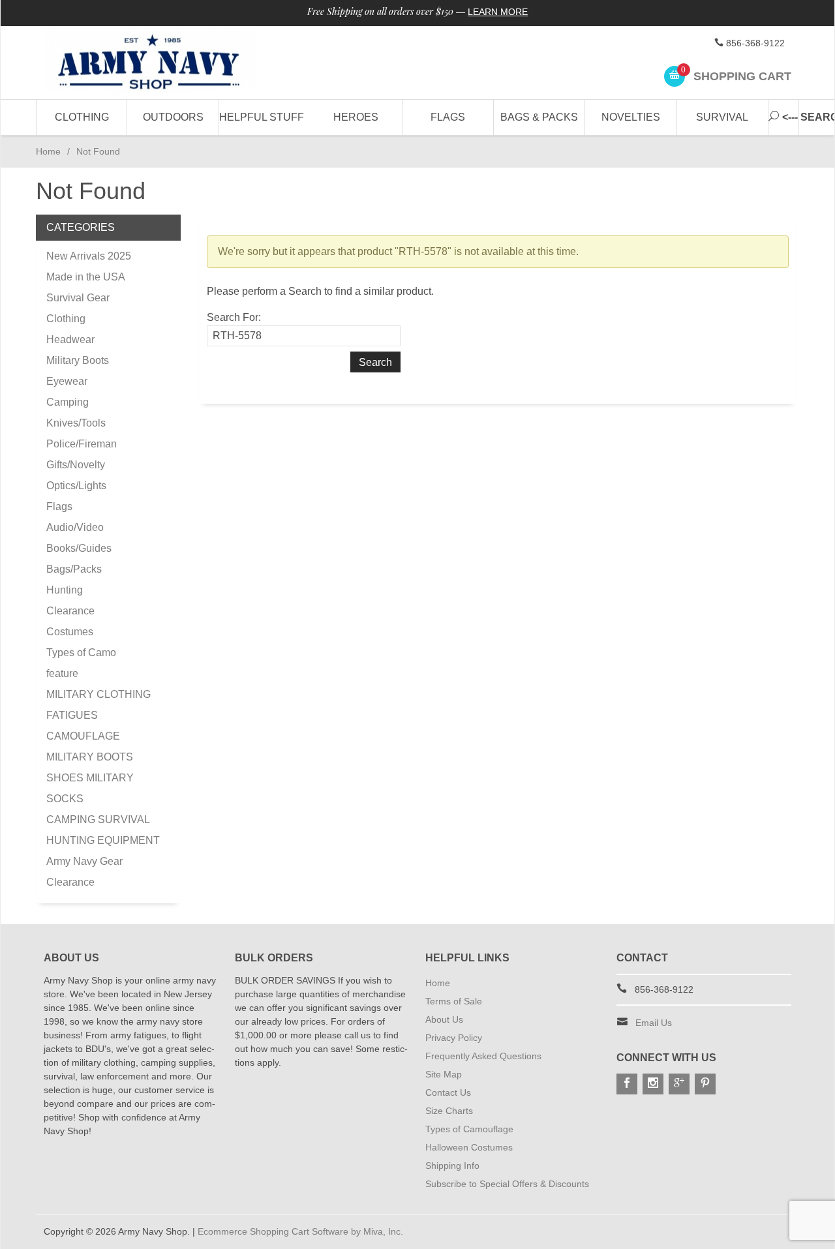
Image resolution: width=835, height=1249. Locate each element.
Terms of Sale (453, 1001)
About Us (444, 1019)
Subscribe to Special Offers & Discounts (507, 1184)
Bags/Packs (74, 569)
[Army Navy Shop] (163, 63)
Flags (448, 117)
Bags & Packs (539, 117)
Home (48, 151)
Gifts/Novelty (75, 464)
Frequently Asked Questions (483, 1056)
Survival (722, 117)
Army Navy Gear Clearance (84, 872)
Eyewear (66, 381)
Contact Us (448, 1092)
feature (62, 673)
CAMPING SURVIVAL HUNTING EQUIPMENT (103, 830)
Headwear (70, 339)
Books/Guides (79, 548)
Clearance (70, 610)
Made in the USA (85, 276)
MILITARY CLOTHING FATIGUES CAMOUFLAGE (98, 715)
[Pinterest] (705, 1084)
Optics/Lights (76, 485)
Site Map (443, 1074)
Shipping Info (452, 1165)
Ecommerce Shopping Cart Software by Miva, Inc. (300, 1231)
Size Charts (449, 1111)
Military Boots (77, 360)
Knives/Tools (76, 423)
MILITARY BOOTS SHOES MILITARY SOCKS (90, 777)
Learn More (498, 12)
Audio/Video (75, 527)
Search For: (234, 317)
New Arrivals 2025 (88, 256)
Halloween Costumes (469, 1147)
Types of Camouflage (469, 1129)
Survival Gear (78, 297)
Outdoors (173, 117)
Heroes (355, 117)
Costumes (69, 631)
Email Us (653, 1022)
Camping (67, 402)
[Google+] (679, 1084)
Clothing (82, 117)
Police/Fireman (81, 443)
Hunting (64, 589)
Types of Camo (81, 652)
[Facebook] (626, 1084)
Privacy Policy (453, 1037)
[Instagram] (653, 1084)
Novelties (630, 117)
